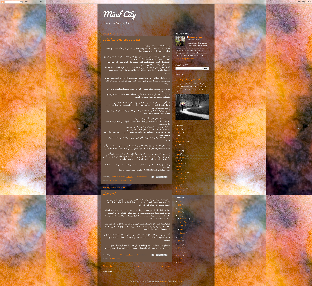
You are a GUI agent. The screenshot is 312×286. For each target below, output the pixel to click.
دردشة (130, 180)
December (184, 219)
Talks (125, 180)
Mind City (119, 14)
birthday (178, 151)
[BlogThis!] (159, 177)
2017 (180, 215)
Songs (178, 154)
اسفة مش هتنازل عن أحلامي (188, 79)
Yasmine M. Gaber (196, 37)
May (182, 229)
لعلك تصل (109, 193)
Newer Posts (109, 266)
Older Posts (164, 266)
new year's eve (117, 180)
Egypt (178, 160)
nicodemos (163, 281)
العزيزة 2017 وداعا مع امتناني (121, 39)
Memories (179, 169)
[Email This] (157, 177)
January (183, 233)
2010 (180, 258)
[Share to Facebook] (164, 177)
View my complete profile (185, 58)
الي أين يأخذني (181, 172)
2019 (180, 208)
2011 (180, 255)
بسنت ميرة (179, 175)
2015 (180, 241)
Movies (178, 185)
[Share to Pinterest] (166, 177)
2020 (180, 205)
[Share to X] (161, 177)
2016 (180, 237)
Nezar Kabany (180, 188)
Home (137, 266)
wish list (178, 166)
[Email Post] (152, 176)
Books (178, 148)
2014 (180, 244)
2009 (180, 262)
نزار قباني (179, 191)
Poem (177, 138)
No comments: (141, 176)
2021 (180, 201)
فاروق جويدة (180, 182)
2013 (180, 248)
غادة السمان (180, 178)
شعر (177, 144)
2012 (180, 251)
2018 (180, 212)
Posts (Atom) (117, 271)
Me (110, 180)
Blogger (179, 281)
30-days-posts (180, 141)
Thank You (179, 163)
